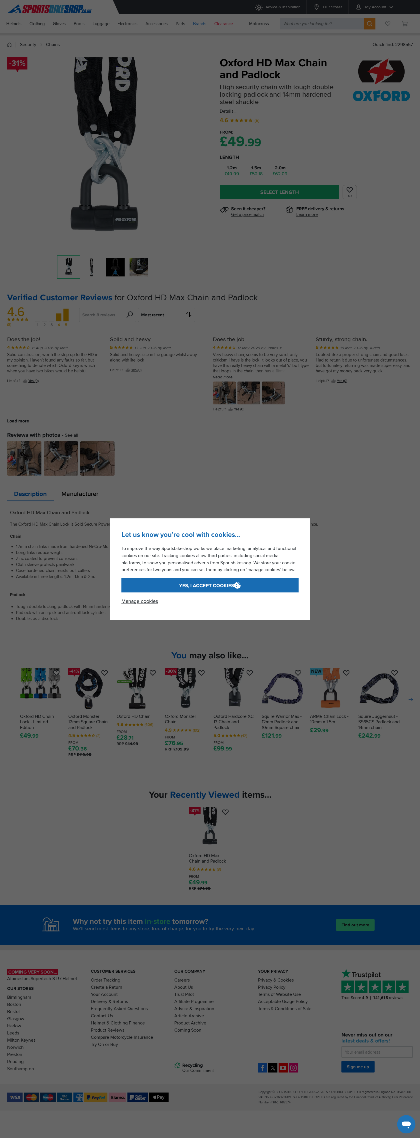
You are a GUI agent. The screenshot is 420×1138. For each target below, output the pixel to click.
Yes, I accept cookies (206, 586)
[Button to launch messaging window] (406, 1124)
